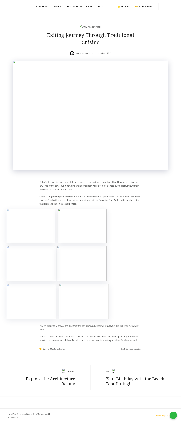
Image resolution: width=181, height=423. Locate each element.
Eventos (58, 6)
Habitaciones (42, 6)
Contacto (101, 6)
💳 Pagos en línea (144, 6)
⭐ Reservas (124, 6)
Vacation (138, 349)
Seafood (63, 349)
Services (129, 349)
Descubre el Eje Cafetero (79, 6)
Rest (123, 349)
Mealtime (54, 349)
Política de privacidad (164, 415)
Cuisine (46, 349)
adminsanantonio (83, 53)
